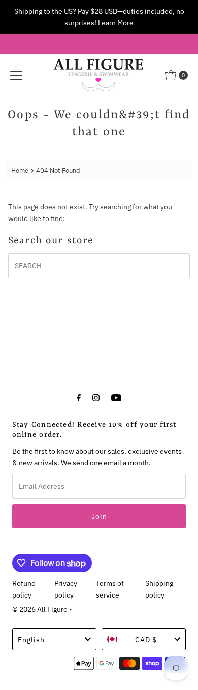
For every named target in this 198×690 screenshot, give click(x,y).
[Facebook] (79, 397)
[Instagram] (96, 397)
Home (19, 170)
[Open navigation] (16, 75)
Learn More (116, 22)
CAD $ (146, 639)
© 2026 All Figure (40, 609)
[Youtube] (116, 397)
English (31, 639)
